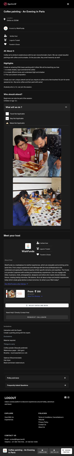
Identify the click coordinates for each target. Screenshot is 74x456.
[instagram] (68, 397)
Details (55, 452)
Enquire (43, 452)
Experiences (9, 419)
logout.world (12, 4)
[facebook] (65, 397)
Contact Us (42, 424)
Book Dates (67, 451)
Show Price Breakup (34, 296)
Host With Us (9, 417)
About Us (41, 427)
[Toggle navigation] (68, 4)
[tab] (37, 107)
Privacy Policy (43, 422)
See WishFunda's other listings (15, 284)
